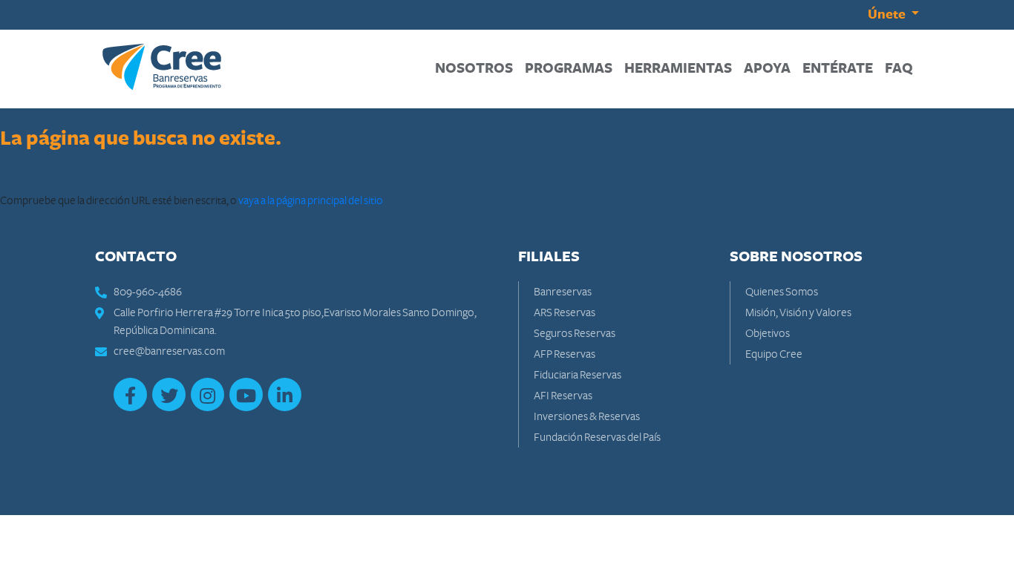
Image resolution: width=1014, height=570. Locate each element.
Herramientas (681, 68)
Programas (571, 68)
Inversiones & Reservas (587, 416)
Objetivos (767, 333)
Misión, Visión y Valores (798, 312)
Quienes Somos (781, 291)
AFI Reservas (563, 395)
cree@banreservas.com (169, 351)
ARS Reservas (564, 312)
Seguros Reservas (574, 333)
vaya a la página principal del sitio (310, 200)
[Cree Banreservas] (162, 66)
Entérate (840, 68)
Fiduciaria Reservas (577, 374)
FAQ (902, 68)
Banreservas (563, 291)
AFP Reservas (564, 354)
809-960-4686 (148, 291)
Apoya (770, 68)
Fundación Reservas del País (597, 437)
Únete (888, 15)
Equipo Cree (773, 354)
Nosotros (477, 68)
